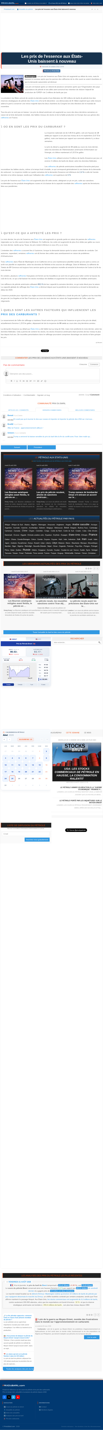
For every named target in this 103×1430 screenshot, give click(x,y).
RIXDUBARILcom (14, 1385)
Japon (7, 543)
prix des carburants (19, 314)
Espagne (64, 535)
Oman (55, 546)
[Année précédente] (4, 739)
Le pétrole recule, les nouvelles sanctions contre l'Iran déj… (51, 602)
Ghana (13, 539)
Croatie (78, 531)
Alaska (27, 525)
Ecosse (16, 535)
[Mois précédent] (9, 739)
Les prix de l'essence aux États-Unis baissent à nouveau (52, 59)
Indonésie (71, 539)
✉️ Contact (42, 1407)
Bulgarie (73, 528)
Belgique (50, 528)
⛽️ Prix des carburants (11, 1419)
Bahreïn (42, 528)
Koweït (36, 543)
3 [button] (5, 758)
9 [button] (46, 758)
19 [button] (19, 772)
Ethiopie (84, 535)
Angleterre (60, 525)
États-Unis (35, 101)
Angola (68, 525)
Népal (49, 546)
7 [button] (32, 758)
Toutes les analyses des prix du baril (21, 1369)
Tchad (21, 553)
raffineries (5, 118)
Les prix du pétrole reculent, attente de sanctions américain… (51, 495)
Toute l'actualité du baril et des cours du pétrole (51, 632)
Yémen (84, 553)
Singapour (41, 550)
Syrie (88, 550)
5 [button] (19, 758)
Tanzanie (8, 553)
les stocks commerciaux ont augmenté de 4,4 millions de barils (72, 1299)
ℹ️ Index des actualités (12, 1413)
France (93, 534)
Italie (95, 539)
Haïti (60, 539)
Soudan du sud (66, 550)
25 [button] (12, 778)
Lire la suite (91, 1337)
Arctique (94, 525)
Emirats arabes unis (36, 535)
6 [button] (25, 758)
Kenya (30, 543)
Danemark (8, 535)
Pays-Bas (78, 546)
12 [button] (19, 765)
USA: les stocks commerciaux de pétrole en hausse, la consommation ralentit (77, 773)
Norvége (28, 546)
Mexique (84, 543)
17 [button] (6, 772)
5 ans (43, 684)
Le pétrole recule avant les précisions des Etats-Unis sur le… (83, 603)
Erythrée (56, 535)
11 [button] (12, 765)
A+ (92, 9)
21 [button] (33, 772)
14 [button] (33, 765)
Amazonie (51, 525)
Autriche (24, 528)
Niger (14, 546)
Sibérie (34, 550)
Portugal (94, 546)
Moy (41, 679)
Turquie (53, 553)
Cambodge (93, 528)
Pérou (7, 550)
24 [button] (6, 778)
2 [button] (46, 751)
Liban (43, 543)
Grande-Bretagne (23, 539)
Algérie (34, 525)
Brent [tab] (13, 639)
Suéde (82, 550)
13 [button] (26, 765)
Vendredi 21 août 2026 (19, 1282)
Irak (78, 539)
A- (97, 9)
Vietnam (77, 553)
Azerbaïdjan (33, 528)
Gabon (7, 539)
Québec (18, 550)
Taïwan (15, 553)
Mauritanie (75, 543)
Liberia (48, 543)
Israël (90, 539)
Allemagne (42, 525)
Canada (17, 531)
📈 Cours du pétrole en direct (36, 3)
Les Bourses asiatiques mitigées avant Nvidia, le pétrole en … (17, 495)
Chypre (31, 531)
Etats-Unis (74, 534)
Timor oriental (38, 553)
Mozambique (92, 543)
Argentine (8, 528)
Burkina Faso (83, 528)
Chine (24, 531)
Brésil (66, 528)
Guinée (40, 539)
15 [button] (40, 765)
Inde (65, 539)
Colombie (39, 531)
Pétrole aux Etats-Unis (51, 71)
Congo (46, 531)
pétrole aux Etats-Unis (53, 457)
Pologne (87, 546)
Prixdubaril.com (9, 9)
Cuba (84, 531)
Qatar (12, 550)
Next (97, 568)
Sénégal (94, 550)
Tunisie (46, 553)
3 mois (20, 684)
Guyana (47, 539)
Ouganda (62, 546)
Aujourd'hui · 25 (25, 739)
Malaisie (61, 543)
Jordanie (14, 543)
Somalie (50, 550)
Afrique (7, 525)
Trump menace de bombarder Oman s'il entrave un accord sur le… (83, 495)
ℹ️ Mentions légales (46, 1410)
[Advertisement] (51, 33)
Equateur (48, 535)
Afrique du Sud (17, 525)
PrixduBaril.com (9, 1426)
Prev (94, 568)
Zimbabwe (92, 553)
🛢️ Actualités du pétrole (57, 3)
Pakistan (70, 546)
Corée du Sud (68, 531)
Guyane (54, 539)
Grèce (33, 539)
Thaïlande (28, 553)
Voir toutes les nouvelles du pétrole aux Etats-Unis (52, 461)
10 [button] (6, 765)
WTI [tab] (38, 639)
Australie (16, 528)
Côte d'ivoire (92, 531)
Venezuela (69, 553)
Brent (44, 1285)
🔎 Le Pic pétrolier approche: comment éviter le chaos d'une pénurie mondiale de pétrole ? (18, 1318)
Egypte (23, 535)
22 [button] (40, 772)
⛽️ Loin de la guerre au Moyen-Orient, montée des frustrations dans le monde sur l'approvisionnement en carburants (66, 1320)
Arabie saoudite (81, 524)
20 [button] (26, 772)
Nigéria (20, 546)
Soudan (57, 550)
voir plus (10, 420)
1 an (31, 684)
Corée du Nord (56, 531)
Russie (26, 549)
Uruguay (60, 553)
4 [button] (12, 758)
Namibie (8, 546)
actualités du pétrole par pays (54, 518)
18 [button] (12, 772)
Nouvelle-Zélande (39, 546)
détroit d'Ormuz (38, 1294)
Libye (54, 543)
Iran (84, 539)
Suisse (76, 550)
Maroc (68, 543)
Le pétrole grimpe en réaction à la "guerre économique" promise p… (81, 788)
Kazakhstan (22, 543)
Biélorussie (59, 528)
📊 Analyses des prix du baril (78, 3)
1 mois (8, 684)
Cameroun (8, 531)
